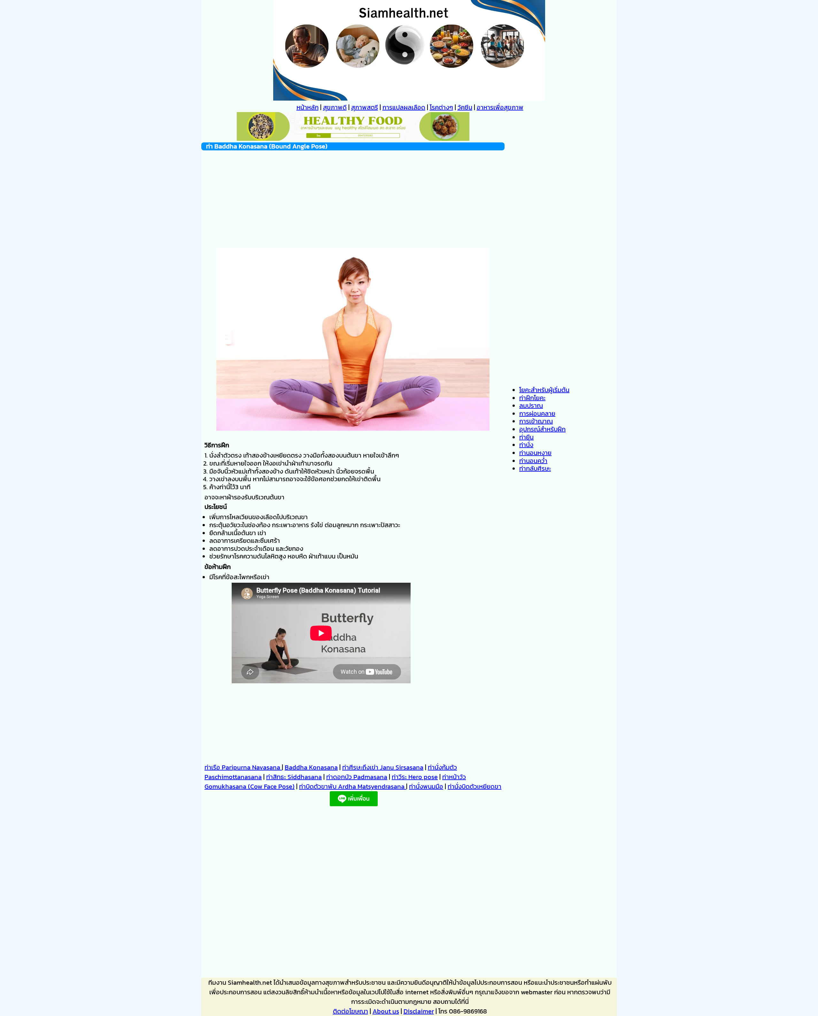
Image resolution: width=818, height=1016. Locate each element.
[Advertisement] (353, 195)
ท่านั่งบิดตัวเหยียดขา (474, 786)
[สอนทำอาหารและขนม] (353, 138)
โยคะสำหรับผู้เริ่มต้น (544, 390)
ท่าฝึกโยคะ (532, 398)
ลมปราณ (531, 405)
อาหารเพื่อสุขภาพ (500, 107)
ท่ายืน (526, 437)
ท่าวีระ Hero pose (415, 777)
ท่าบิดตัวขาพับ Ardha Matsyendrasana (352, 786)
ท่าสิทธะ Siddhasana (294, 777)
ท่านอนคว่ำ (533, 461)
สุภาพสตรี (364, 107)
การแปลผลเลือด (403, 107)
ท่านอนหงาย (535, 453)
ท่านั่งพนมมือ (426, 786)
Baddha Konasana (311, 767)
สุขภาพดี (335, 107)
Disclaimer (419, 1011)
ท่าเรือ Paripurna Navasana (243, 767)
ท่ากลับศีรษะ (535, 468)
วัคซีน (465, 107)
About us (386, 1011)
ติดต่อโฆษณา (350, 1011)
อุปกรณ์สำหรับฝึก (542, 429)
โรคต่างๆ (441, 107)
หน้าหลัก (308, 107)
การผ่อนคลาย (537, 413)
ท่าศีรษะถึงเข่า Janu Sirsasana (382, 767)
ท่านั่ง (526, 445)
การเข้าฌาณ (536, 421)
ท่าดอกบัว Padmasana (356, 777)
